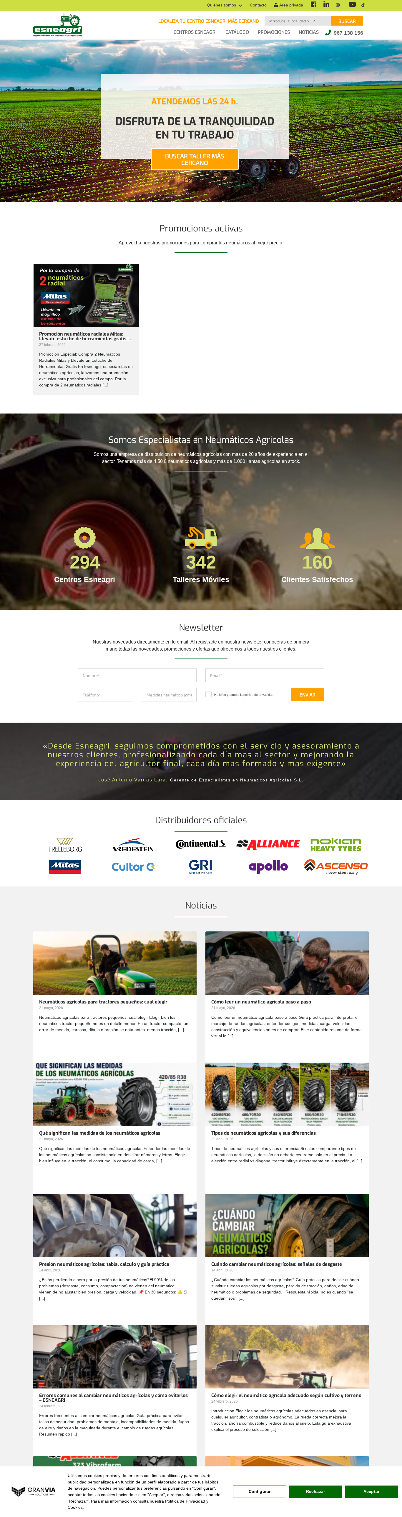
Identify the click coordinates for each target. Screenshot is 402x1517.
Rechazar (315, 1491)
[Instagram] (338, 5)
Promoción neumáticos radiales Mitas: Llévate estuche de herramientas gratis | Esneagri (84, 336)
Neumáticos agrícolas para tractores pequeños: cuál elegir (103, 1002)
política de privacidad (258, 694)
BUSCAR (347, 21)
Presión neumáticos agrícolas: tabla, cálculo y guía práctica (104, 1264)
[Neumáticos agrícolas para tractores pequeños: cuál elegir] (115, 982)
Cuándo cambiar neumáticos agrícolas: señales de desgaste (276, 1264)
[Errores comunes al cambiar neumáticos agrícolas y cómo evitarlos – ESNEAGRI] (115, 1376)
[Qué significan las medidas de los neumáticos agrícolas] (115, 1114)
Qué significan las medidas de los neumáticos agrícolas (99, 1133)
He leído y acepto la (243, 694)
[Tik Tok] (363, 5)
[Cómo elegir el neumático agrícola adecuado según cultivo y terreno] (287, 1376)
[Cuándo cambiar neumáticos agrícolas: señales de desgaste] (287, 1245)
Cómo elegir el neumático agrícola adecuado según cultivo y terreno (286, 1395)
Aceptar (371, 1491)
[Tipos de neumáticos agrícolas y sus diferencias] (287, 1114)
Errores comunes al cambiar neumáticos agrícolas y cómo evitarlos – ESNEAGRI (113, 1398)
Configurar (259, 1491)
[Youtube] (351, 5)
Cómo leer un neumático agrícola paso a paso (261, 1002)
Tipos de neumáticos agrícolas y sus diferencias (263, 1133)
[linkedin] (326, 5)
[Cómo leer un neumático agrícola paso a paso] (287, 982)
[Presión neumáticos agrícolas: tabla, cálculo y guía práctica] (115, 1245)
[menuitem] (224, 5)
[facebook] (313, 5)
